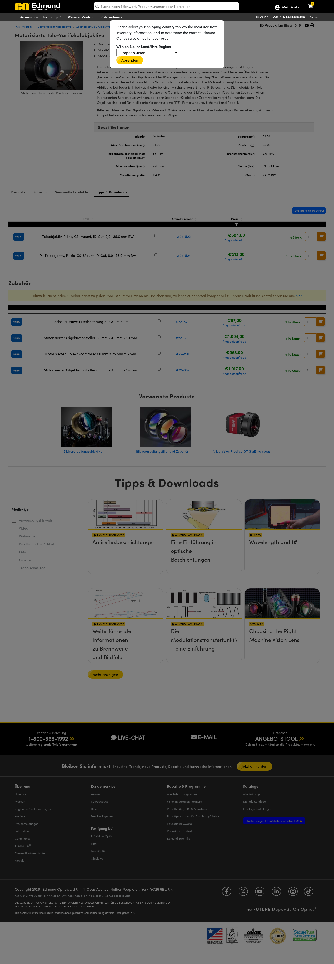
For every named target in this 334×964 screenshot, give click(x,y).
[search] (166, 6)
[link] (313, 3)
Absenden (129, 60)
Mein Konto (290, 7)
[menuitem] (32, 17)
